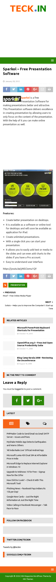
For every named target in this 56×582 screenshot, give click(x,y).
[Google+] (39, 400)
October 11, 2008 (26, 349)
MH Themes (28, 579)
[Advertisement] (28, 35)
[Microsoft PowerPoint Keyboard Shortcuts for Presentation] (9, 330)
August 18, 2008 (25, 364)
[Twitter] (28, 400)
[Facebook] (16, 400)
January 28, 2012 (12, 81)
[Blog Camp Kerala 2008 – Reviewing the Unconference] (9, 360)
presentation (18, 285)
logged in (19, 389)
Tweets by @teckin (12, 547)
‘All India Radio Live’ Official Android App (25, 450)
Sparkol (25, 97)
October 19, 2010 (26, 334)
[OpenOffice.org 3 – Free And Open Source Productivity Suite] (9, 345)
